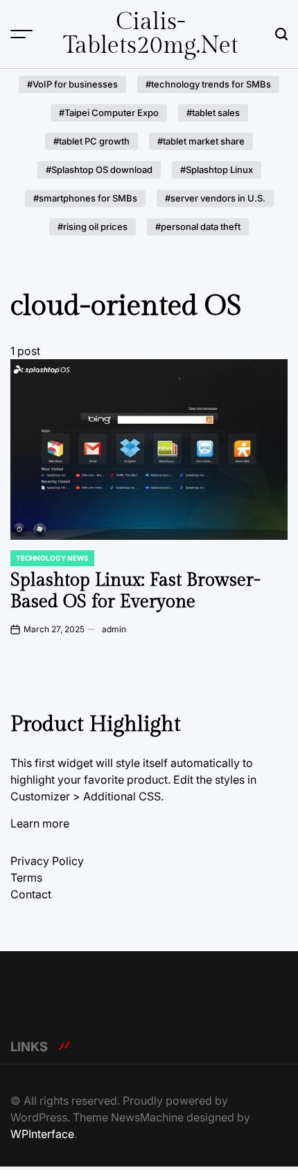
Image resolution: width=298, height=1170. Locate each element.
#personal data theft (197, 226)
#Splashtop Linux (216, 169)
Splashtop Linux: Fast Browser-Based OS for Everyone (135, 591)
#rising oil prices (93, 226)
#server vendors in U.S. (215, 198)
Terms (26, 877)
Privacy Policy (47, 861)
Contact (30, 894)
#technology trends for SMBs (208, 84)
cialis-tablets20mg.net (150, 34)
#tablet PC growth (91, 141)
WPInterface (42, 1134)
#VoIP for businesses (72, 84)
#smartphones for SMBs (85, 198)
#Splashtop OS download (99, 169)
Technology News (52, 558)
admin (114, 629)
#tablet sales (213, 112)
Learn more (39, 823)
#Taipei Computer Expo (109, 112)
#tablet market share (201, 141)
